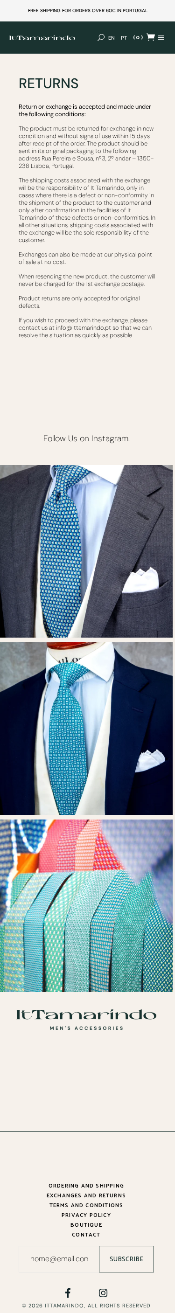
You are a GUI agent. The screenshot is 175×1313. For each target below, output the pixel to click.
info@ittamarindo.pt (83, 328)
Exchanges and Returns (86, 1195)
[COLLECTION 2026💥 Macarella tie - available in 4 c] (86, 551)
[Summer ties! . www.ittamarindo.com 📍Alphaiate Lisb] (86, 906)
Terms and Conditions (86, 1205)
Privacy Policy (86, 1215)
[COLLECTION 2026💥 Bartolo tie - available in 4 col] (86, 728)
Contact (86, 1234)
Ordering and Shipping (86, 1185)
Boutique (86, 1225)
